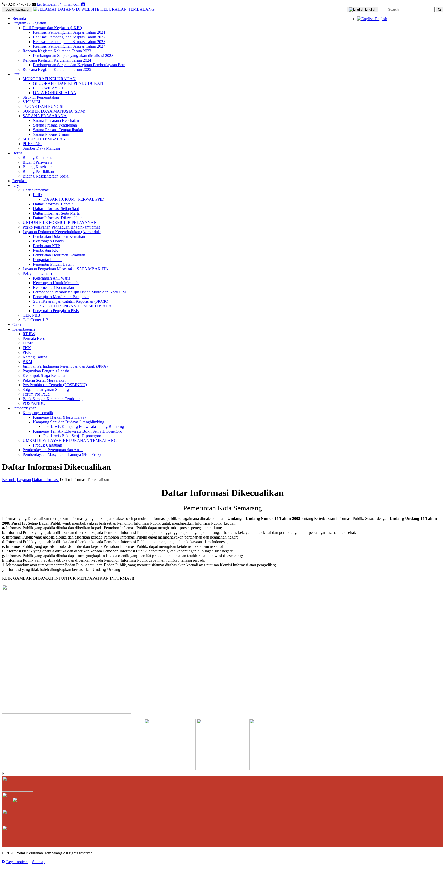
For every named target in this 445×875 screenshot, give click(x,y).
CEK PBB (31, 315)
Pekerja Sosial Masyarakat (44, 380)
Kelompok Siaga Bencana (44, 375)
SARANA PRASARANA (45, 116)
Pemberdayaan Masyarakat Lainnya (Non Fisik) (62, 454)
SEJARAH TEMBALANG (46, 139)
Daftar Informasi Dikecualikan (57, 218)
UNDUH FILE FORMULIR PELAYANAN (60, 222)
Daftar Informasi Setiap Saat (56, 208)
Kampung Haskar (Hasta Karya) (59, 417)
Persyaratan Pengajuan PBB (56, 310)
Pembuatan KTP (46, 245)
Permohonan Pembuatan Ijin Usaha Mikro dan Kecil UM (79, 292)
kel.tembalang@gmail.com (58, 4)
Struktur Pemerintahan (41, 97)
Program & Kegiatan (29, 23)
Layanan (19, 185)
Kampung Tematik (38, 412)
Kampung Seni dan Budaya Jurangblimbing (68, 422)
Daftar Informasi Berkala (53, 204)
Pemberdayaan (24, 408)
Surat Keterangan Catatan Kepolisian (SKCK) (70, 301)
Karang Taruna (35, 357)
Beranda (19, 18)
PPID (37, 194)
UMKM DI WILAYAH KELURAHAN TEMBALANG (70, 440)
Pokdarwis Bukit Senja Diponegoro (72, 436)
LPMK (28, 343)
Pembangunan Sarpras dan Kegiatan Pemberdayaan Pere (79, 65)
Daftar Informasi (36, 190)
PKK (27, 352)
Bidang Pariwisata (37, 162)
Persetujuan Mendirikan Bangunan (61, 297)
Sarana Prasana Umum (51, 134)
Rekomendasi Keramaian (53, 287)
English (370, 9)
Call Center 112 (35, 320)
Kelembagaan (23, 329)
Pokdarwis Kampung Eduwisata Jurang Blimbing (83, 426)
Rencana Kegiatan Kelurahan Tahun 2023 (57, 51)
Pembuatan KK (45, 250)
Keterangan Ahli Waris (51, 278)
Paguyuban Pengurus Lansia (46, 371)
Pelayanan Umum (37, 273)
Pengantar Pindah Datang (53, 264)
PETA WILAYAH (48, 88)
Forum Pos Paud (36, 394)
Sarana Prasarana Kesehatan (56, 120)
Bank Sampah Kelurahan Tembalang (53, 399)
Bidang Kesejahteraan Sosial (46, 176)
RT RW (29, 334)
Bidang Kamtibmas (38, 157)
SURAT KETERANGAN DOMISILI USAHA (72, 306)
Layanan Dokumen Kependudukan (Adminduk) (62, 232)
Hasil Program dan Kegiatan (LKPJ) (52, 28)
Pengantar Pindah (47, 259)
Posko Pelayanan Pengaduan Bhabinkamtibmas (61, 227)
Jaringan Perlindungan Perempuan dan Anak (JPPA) (65, 366)
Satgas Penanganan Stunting (46, 389)
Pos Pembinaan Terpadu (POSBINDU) (55, 385)
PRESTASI (32, 143)
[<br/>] (94, 9)
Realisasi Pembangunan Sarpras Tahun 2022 (69, 37)
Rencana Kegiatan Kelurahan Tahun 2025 (57, 69)
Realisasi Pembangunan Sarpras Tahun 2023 (69, 41)
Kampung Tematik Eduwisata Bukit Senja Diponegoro (77, 431)
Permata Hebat (35, 338)
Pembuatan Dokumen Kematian (59, 236)
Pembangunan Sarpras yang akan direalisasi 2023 (73, 55)
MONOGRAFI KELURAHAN (49, 79)
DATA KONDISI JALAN (54, 92)
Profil (16, 74)
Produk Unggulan (47, 445)
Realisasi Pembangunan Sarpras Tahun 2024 (69, 46)
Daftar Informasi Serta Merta (56, 213)
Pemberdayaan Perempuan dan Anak (53, 450)
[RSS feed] (3, 862)
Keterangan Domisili (50, 241)
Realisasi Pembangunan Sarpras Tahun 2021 (69, 32)
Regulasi (19, 181)
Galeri (17, 324)
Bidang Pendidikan (38, 171)
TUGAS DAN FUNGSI (43, 106)
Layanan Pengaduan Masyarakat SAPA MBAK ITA (65, 269)
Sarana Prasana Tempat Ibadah (58, 130)
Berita (17, 153)
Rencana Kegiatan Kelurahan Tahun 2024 (57, 60)
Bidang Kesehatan (38, 167)
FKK (27, 348)
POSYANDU (34, 403)
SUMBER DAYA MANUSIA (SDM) (54, 111)
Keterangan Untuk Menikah (56, 283)
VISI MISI (31, 102)
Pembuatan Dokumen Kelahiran (59, 255)
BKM (27, 361)
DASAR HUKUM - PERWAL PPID (73, 199)
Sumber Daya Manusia (41, 148)
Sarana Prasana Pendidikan (55, 125)
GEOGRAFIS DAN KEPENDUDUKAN (68, 83)
